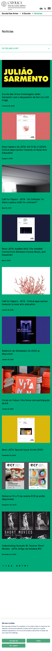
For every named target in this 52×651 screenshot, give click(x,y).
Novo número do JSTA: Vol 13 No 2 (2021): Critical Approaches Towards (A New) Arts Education (24, 149)
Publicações (7, 346)
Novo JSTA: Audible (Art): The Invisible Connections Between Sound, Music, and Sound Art (23, 251)
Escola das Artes (10, 13)
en (41, 9)
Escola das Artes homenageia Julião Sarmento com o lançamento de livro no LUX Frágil (25, 97)
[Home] (21, 5)
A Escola (26, 13)
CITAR (4, 89)
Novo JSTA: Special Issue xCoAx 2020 (22, 449)
